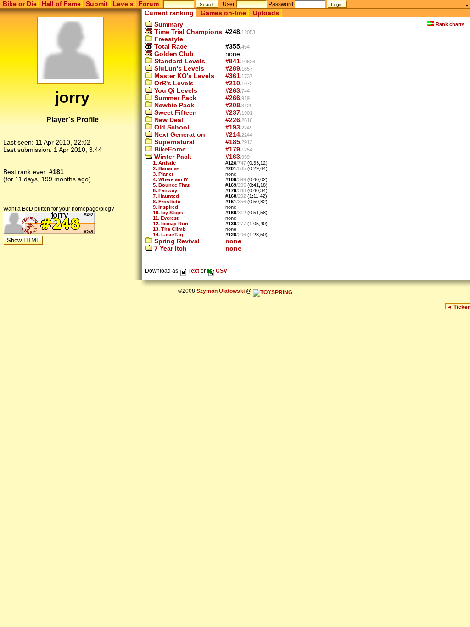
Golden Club (173, 53)
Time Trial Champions (187, 31)
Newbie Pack (173, 105)
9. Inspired (165, 207)
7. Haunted (166, 196)
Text (193, 271)
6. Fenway (165, 190)
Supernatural (173, 142)
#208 (232, 105)
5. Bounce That (171, 185)
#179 (232, 149)
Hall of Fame (61, 3)
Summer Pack (174, 97)
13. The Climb (169, 229)
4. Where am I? (170, 179)
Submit (97, 3)
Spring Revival (176, 241)
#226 (232, 119)
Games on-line (223, 13)
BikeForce (169, 149)
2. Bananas (166, 168)
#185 (232, 142)
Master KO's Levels (183, 75)
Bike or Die (20, 3)
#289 (232, 68)
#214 (232, 134)
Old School (170, 127)
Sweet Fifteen (174, 112)
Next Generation (178, 134)
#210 (232, 83)
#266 (232, 97)
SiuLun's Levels (178, 68)
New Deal (167, 119)
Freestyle (167, 39)
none (233, 241)
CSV (220, 271)
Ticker (458, 307)
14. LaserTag (168, 234)
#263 (232, 90)
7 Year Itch (169, 248)
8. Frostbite (166, 201)
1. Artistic (164, 163)
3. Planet (163, 174)
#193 (232, 127)
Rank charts (449, 24)
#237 (232, 112)
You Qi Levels (174, 90)
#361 (232, 75)
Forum (149, 3)
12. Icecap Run (170, 223)
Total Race (169, 46)
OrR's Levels (173, 83)
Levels (123, 3)
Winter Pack (171, 156)
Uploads (266, 13)
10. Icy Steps (168, 212)
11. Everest (166, 218)
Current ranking (169, 13)
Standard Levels (178, 61)
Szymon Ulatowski (220, 291)
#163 (232, 156)
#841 (232, 61)
